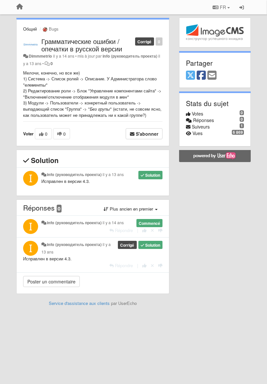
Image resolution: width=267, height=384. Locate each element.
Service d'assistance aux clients (79, 303)
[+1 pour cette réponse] (144, 230)
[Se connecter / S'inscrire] (241, 7)
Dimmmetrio (40, 56)
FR (222, 7)
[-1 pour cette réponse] (160, 230)
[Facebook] (201, 75)
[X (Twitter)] (190, 75)
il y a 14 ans (113, 223)
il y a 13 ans (113, 174)
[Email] (212, 75)
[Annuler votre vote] (152, 230)
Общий (30, 29)
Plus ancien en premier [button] (131, 209)
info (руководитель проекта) (130, 56)
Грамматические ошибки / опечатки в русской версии (81, 44)
